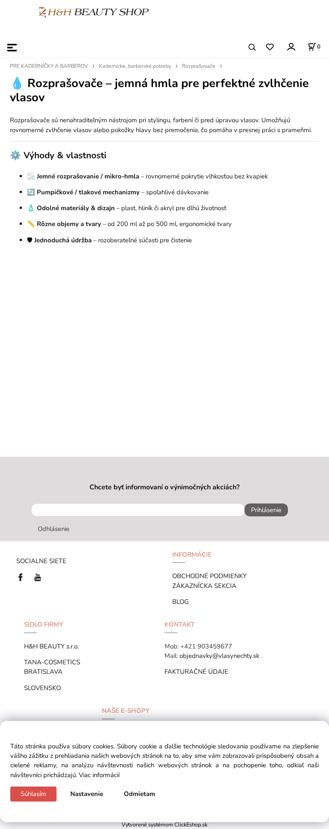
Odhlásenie (53, 529)
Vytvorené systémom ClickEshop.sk (164, 824)
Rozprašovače (198, 66)
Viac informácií (99, 775)
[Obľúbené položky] (270, 47)
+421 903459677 (206, 646)
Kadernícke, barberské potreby (135, 66)
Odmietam (139, 794)
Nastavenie (86, 794)
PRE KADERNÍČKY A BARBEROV (49, 66)
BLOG (180, 601)
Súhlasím (33, 794)
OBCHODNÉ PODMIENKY (209, 576)
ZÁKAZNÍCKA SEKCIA (206, 586)
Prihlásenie (266, 510)
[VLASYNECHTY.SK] (22, 577)
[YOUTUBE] (37, 577)
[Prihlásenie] (291, 46)
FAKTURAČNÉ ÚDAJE (196, 671)
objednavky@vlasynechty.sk (219, 655)
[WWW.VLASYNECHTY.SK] (94, 11)
